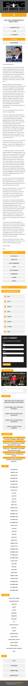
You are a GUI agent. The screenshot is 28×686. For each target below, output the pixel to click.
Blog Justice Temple (14, 598)
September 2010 (14, 522)
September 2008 (14, 590)
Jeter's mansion (14, 270)
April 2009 (14, 569)
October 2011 (14, 484)
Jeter (14, 266)
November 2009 (14, 552)
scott (8, 301)
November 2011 (14, 481)
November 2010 (14, 516)
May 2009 (14, 566)
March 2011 (14, 504)
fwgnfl (14, 607)
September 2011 (14, 487)
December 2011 (14, 478)
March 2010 (14, 540)
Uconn (14, 630)
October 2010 (14, 519)
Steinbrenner (14, 274)
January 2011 (14, 510)
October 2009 (14, 555)
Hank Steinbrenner (14, 263)
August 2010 (14, 525)
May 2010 (14, 534)
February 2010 (14, 543)
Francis (9, 316)
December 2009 (14, 549)
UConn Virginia (14, 642)
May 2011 (14, 499)
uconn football (14, 633)
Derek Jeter (14, 259)
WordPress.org (14, 675)
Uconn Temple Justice (14, 639)
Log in (14, 660)
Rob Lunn (14, 627)
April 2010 (14, 537)
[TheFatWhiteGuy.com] (14, 5)
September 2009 (14, 558)
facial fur (14, 604)
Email (4, 347)
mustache (14, 619)
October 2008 (14, 587)
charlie (9, 321)
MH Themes (18, 684)
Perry (14, 446)
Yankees (14, 281)
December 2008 (14, 581)
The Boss (14, 277)
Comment (5, 355)
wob (14, 651)
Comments (14, 670)
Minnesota (14, 616)
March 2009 (14, 572)
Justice (14, 610)
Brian (8, 311)
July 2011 (14, 493)
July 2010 (14, 528)
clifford (9, 326)
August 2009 (14, 561)
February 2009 (14, 575)
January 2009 (14, 578)
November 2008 (14, 584)
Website (4, 351)
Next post (23, 287)
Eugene (14, 437)
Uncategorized (14, 42)
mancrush (14, 613)
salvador (14, 457)
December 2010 (14, 513)
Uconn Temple (14, 636)
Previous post (5, 287)
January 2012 (14, 475)
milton (14, 452)
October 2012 (14, 469)
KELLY (8, 296)
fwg (15, 31)
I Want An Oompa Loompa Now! (15, 439)
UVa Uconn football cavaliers (14, 648)
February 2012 (14, 472)
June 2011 (14, 496)
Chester (14, 441)
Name (4, 343)
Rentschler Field (14, 624)
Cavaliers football (14, 601)
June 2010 (14, 531)
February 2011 (14, 507)
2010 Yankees (14, 256)
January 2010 (14, 546)
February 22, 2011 (14, 27)
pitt (14, 622)
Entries (14, 665)
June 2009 (14, 563)
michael (9, 306)
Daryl (8, 331)
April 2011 (14, 502)
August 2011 (14, 490)
